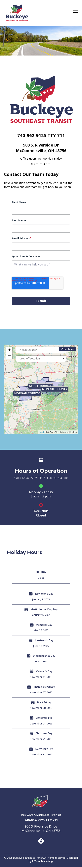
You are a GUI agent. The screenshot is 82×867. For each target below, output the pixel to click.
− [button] (9, 355)
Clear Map (67, 349)
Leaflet (42, 432)
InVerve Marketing (42, 861)
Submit (41, 301)
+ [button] (9, 349)
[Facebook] (41, 841)
